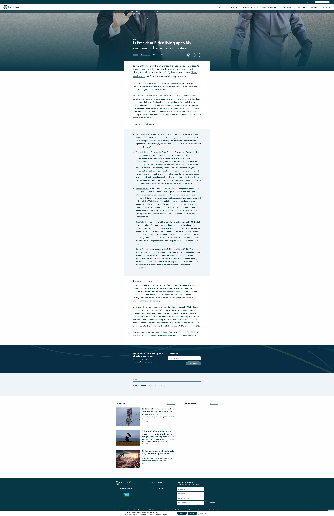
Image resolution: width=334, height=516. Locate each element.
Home (117, 12)
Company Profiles (269, 7)
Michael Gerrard (142, 189)
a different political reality (169, 291)
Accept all (182, 513)
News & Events (285, 7)
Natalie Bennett (142, 249)
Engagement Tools (250, 7)
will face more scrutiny (150, 301)
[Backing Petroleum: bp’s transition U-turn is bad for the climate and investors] (128, 416)
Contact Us (161, 482)
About (221, 7)
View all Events (214, 404)
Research (233, 7)
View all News (171, 404)
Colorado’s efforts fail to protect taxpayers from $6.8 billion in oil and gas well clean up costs (157, 434)
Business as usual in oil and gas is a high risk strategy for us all (158, 452)
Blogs (128, 12)
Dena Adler (140, 222)
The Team (152, 482)
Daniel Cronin (145, 55)
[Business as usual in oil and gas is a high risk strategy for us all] (128, 459)
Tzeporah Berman (143, 152)
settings (164, 514)
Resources (301, 7)
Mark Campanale (142, 134)
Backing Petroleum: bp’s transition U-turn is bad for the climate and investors (158, 411)
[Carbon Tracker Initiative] (11, 7)
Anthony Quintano (160, 332)
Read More (146, 421)
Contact (314, 7)
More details (203, 513)
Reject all (192, 513)
